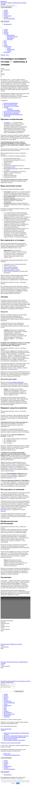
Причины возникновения (11, 103)
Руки (5, 42)
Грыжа (5, 14)
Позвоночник (7, 46)
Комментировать (19, 691)
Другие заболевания (9, 18)
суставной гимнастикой (17, 382)
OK (18, 783)
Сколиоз (6, 17)
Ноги (5, 41)
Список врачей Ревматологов (12, 755)
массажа (16, 390)
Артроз (6, 10)
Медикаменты (8, 24)
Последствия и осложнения (11, 113)
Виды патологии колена (10, 104)
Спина (5, 45)
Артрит (6, 11)
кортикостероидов (12, 168)
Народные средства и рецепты (12, 111)
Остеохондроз (7, 15)
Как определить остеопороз (11, 106)
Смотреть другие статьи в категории (11, 742)
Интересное (7, 52)
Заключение (7, 116)
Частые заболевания (6, 7)
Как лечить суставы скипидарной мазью (15, 737)
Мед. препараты (5, 21)
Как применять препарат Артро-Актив (14, 740)
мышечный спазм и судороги (12, 270)
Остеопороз (7, 122)
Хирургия (9, 39)
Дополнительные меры (13, 110)
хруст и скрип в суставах (10, 267)
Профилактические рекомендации (13, 114)
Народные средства (12, 36)
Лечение (6, 33)
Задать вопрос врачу (6, 729)
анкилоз (3, 511)
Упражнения (10, 38)
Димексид (14, 475)
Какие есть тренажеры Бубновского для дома (16, 735)
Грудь (5, 43)
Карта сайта (7, 753)
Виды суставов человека (10, 738)
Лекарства (10, 108)
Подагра (6, 13)
